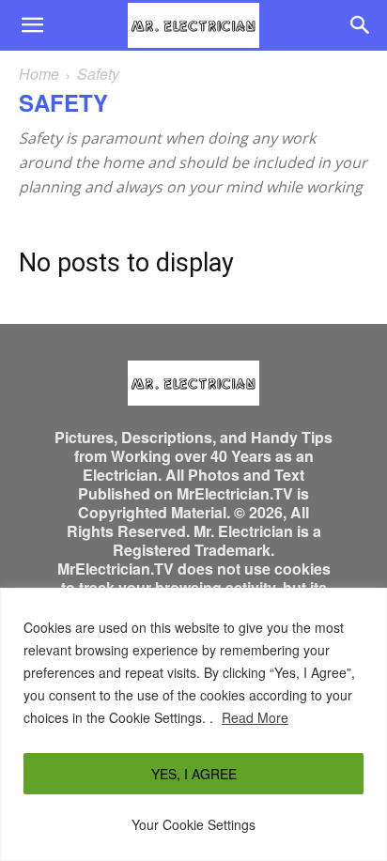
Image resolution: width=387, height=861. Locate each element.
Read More (255, 717)
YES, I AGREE (194, 773)
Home (39, 74)
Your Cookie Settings (193, 824)
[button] (32, 25)
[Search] (360, 25)
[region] (193, 724)
